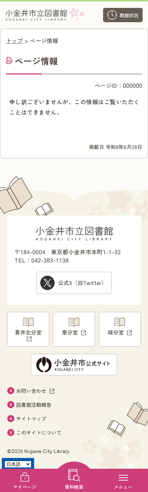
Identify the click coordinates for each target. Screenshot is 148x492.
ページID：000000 (118, 85)
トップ (14, 40)
